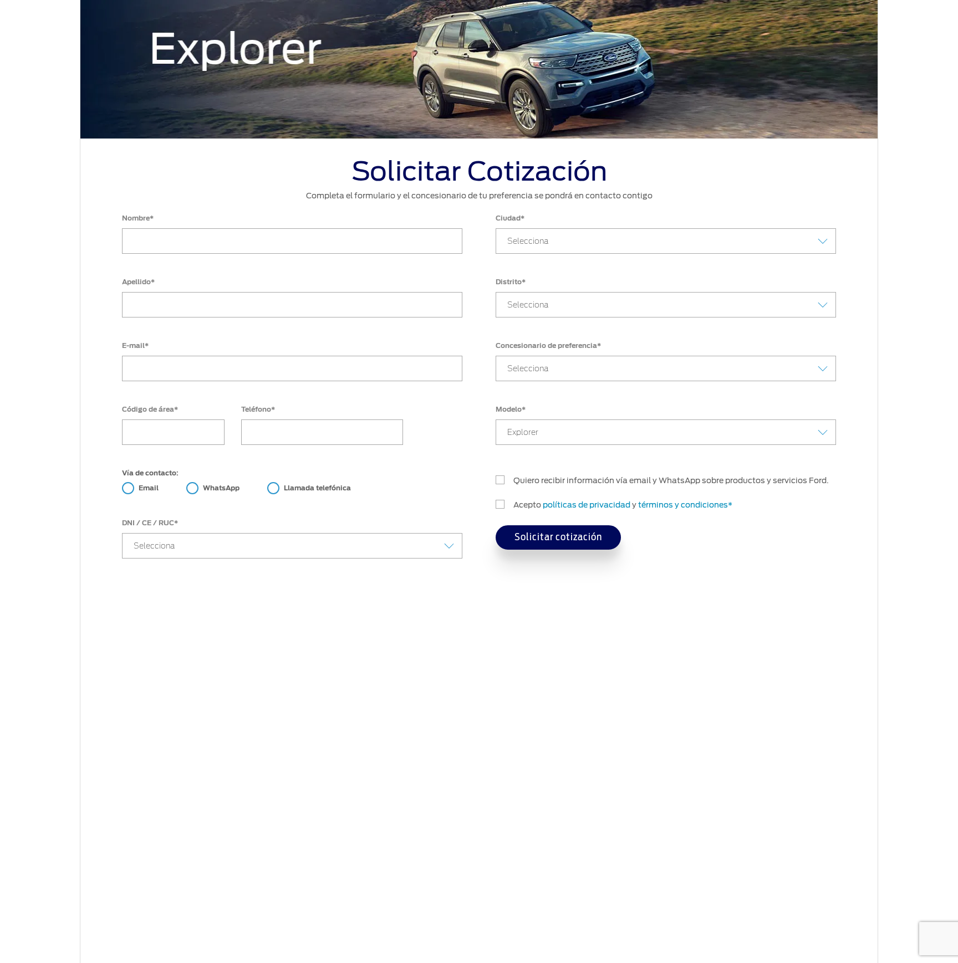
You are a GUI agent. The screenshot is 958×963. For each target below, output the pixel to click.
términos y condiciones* (685, 504)
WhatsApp (221, 488)
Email (149, 488)
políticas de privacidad (586, 504)
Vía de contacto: (150, 473)
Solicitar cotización (558, 537)
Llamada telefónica (317, 488)
